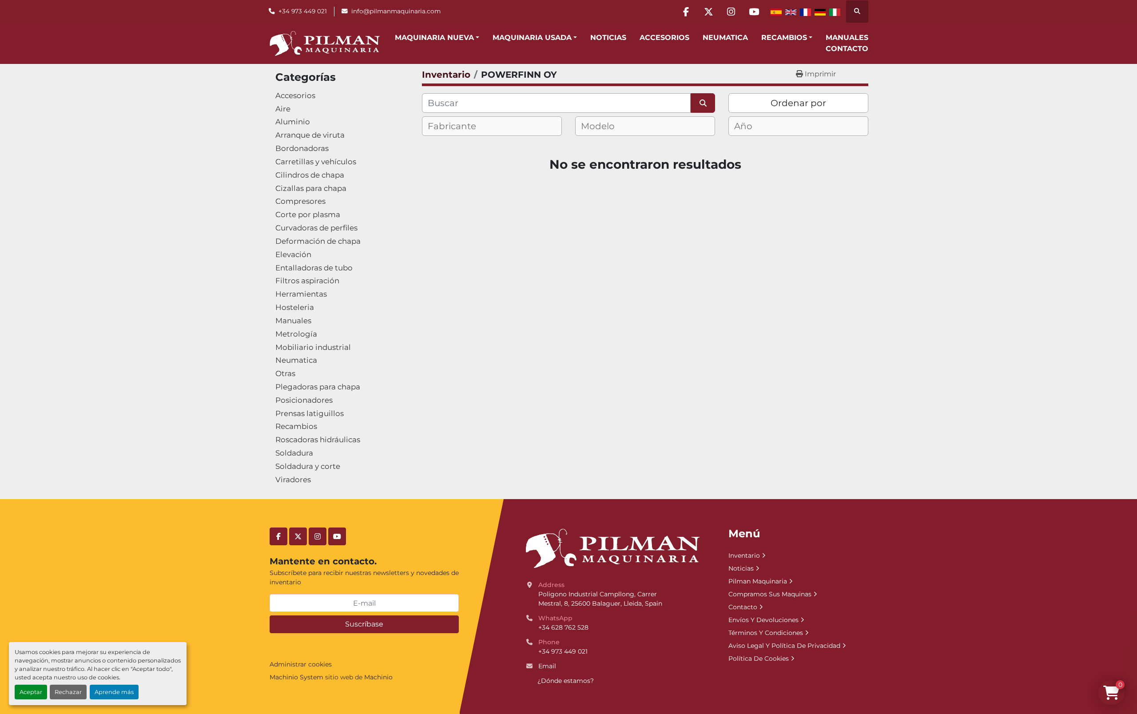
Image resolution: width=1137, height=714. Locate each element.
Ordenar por (798, 103)
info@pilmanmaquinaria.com (396, 11)
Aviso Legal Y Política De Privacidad (784, 646)
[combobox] (492, 126)
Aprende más (114, 692)
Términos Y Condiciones (765, 633)
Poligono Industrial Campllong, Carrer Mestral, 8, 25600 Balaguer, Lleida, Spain (600, 598)
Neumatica (725, 37)
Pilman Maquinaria (757, 581)
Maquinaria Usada (532, 37)
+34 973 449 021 (302, 11)
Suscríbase (364, 624)
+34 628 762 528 (563, 627)
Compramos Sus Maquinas (769, 594)
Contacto (847, 48)
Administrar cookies (301, 664)
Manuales (847, 37)
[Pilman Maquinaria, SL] (612, 548)
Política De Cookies (758, 658)
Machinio (378, 677)
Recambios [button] (784, 37)
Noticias (608, 37)
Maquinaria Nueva (434, 37)
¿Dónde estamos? (565, 681)
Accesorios (664, 37)
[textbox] (459, 126)
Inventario (744, 555)
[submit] (703, 103)
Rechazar (68, 692)
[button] (437, 37)
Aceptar (31, 692)
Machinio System (296, 677)
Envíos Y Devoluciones (763, 620)
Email (547, 666)
